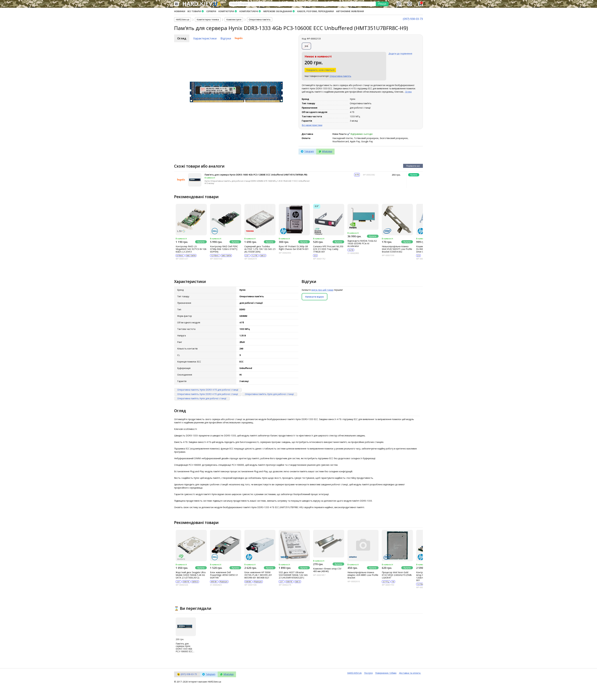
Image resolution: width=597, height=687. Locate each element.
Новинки (179, 11)
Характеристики (205, 38)
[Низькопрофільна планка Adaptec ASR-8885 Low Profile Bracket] (363, 545)
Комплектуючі (248, 11)
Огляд (181, 38)
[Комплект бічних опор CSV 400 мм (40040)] (328, 543)
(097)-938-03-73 (413, 19)
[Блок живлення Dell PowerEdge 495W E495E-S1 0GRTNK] (225, 545)
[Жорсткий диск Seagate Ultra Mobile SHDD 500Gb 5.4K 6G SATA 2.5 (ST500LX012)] (191, 545)
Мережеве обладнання (277, 11)
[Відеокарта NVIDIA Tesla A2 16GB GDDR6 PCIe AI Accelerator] (363, 217)
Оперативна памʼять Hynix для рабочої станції (269, 394)
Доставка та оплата (410, 672)
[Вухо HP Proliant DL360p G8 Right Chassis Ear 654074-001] (294, 219)
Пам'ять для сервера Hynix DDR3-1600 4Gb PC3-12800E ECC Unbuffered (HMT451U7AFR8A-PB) (256, 174)
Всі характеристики (312, 125)
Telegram (309, 151)
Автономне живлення (350, 11)
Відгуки (225, 38)
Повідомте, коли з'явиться (320, 69)
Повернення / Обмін (385, 672)
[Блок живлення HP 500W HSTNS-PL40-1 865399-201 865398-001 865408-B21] (259, 545)
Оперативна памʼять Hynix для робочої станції (201, 398)
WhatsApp (327, 151)
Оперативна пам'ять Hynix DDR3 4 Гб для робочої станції (207, 389)
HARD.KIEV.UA (354, 672)
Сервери (211, 11)
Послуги (368, 672)
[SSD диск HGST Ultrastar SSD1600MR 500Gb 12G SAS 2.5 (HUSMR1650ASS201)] (294, 545)
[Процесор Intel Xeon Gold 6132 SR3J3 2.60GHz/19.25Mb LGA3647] (397, 545)
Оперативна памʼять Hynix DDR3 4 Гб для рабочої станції (207, 394)
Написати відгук (314, 296)
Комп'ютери (226, 11)
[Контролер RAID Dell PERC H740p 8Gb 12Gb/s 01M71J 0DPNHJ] (225, 219)
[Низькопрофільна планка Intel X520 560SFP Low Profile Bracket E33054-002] (397, 219)
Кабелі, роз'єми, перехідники (315, 11)
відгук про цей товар (322, 289)
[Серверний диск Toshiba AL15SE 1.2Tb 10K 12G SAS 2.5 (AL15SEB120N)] (259, 219)
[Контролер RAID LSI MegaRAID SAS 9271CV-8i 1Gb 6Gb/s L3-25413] (191, 219)
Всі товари (194, 11)
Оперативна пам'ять (340, 76)
